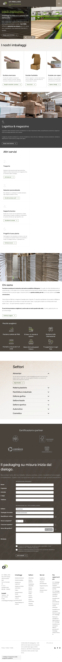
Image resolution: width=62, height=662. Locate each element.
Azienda (3, 492)
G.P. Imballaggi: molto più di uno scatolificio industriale (56, 593)
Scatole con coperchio (18, 583)
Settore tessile (30, 592)
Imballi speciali (18, 600)
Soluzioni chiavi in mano (43, 591)
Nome (2, 484)
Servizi (42, 575)
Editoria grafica (30, 588)
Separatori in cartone (18, 597)
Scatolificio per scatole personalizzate (55, 600)
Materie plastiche (31, 581)
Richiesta (3, 539)
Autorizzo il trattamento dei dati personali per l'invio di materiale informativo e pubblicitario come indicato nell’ (36, 550)
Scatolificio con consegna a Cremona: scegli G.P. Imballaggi (56, 612)
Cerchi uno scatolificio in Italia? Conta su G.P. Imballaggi (56, 619)
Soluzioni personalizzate (43, 582)
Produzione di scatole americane (55, 605)
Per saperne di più (56, 577)
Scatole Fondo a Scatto (19, 593)
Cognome (4, 488)
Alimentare (31, 578)
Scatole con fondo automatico (19, 587)
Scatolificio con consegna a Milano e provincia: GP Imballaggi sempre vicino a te (56, 629)
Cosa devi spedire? (6, 524)
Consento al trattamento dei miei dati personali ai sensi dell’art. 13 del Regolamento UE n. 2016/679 (34, 547)
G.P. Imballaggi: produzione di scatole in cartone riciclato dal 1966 (56, 586)
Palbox (16, 590)
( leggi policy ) (35, 547)
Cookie (7, 647)
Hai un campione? (6, 521)
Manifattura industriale (31, 584)
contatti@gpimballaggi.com (8, 600)
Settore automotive (31, 600)
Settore (3, 508)
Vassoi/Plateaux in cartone (19, 603)
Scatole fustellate (19, 580)
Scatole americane (19, 578)
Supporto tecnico (44, 585)
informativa (35, 551)
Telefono (3, 499)
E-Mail (3, 496)
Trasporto (42, 588)
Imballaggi (18, 575)
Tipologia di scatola (7, 512)
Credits (11, 647)
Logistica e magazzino (42, 578)
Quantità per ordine (7, 516)
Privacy (3, 647)
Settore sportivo (30, 596)
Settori (31, 575)
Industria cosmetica (31, 604)
